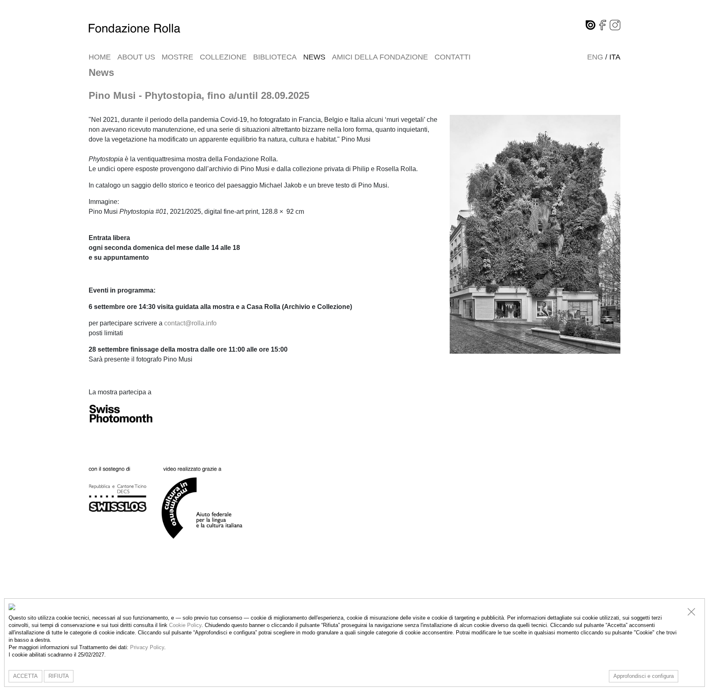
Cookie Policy (185, 625)
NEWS (314, 57)
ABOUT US (136, 57)
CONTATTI (453, 57)
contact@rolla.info (190, 323)
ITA (614, 57)
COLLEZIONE (223, 57)
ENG (595, 57)
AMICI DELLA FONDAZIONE (380, 57)
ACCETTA (25, 676)
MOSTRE (177, 57)
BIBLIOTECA (275, 57)
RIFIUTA (58, 676)
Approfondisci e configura (643, 676)
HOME (100, 57)
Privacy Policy (147, 647)
